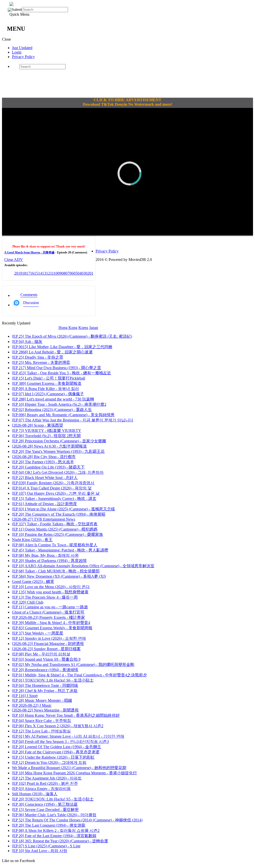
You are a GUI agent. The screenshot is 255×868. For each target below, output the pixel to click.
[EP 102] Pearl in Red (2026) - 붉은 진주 (45, 783)
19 (20, 273)
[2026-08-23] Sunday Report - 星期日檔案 (46, 649)
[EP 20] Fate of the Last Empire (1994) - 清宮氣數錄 (54, 836)
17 (28, 273)
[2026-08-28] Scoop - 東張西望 (37, 425)
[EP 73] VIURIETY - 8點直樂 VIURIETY (46, 430)
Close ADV (13, 259)
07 (67, 273)
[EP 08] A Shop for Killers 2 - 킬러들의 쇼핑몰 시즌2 (56, 830)
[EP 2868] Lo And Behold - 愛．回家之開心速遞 (52, 352)
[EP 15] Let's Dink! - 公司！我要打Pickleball (48, 378)
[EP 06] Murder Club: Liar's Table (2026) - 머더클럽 (54, 815)
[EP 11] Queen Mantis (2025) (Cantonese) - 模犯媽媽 (54, 529)
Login (16, 52)
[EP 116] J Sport (25, 696)
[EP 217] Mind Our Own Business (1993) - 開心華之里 (56, 368)
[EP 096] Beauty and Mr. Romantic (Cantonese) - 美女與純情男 (63, 415)
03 (83, 273)
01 (91, 273)
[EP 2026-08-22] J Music (32, 705)
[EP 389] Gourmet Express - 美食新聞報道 (46, 383)
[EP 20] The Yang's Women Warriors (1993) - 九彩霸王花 (58, 451)
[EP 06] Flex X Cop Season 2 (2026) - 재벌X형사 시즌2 (57, 726)
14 (40, 273)
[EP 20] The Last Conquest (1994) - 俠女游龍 (48, 825)
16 (32, 273)
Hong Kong (68, 327)
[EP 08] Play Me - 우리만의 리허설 (41, 654)
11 (52, 273)
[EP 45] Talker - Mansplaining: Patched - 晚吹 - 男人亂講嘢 (60, 550)
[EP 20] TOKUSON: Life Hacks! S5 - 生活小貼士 (53, 799)
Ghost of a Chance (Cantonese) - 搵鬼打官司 (48, 612)
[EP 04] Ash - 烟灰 (27, 341)
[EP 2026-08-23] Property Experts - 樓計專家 (48, 617)
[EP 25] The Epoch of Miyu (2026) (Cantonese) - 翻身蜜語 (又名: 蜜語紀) (72, 336)
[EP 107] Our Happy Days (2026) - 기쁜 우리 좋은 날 (56, 493)
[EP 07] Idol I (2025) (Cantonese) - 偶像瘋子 (48, 394)
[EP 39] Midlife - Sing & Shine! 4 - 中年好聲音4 (51, 623)
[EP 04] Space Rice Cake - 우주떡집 (41, 720)
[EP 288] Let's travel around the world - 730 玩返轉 (53, 399)
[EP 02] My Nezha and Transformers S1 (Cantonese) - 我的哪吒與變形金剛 (73, 664)
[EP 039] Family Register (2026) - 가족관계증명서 (53, 483)
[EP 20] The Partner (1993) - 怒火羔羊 (43, 462)
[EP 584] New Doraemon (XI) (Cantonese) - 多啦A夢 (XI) (59, 576)
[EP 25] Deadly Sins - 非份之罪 (37, 357)
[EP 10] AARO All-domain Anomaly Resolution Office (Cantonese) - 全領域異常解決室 (83, 566)
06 (71, 273)
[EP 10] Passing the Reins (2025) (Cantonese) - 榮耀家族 (57, 534)
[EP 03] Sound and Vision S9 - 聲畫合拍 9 (46, 659)
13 (44, 273)
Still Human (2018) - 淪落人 (35, 794)
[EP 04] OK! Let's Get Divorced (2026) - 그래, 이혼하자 (58, 472)
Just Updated (22, 48)
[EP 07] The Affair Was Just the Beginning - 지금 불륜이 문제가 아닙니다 (72, 420)
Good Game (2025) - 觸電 (33, 581)
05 (75, 273)
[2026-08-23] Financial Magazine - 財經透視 (48, 643)
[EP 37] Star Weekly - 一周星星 (37, 633)
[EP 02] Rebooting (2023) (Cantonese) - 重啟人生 (52, 409)
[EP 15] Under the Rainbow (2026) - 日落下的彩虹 (53, 757)
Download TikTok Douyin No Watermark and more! (127, 104)
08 (63, 273)
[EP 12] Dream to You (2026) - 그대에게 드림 (49, 762)
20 (16, 273)
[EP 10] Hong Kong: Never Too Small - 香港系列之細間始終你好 (66, 715)
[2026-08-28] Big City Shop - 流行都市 (44, 457)
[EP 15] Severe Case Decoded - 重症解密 (45, 809)
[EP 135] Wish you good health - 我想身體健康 (50, 592)
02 (87, 273)
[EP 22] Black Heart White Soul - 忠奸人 (45, 477)
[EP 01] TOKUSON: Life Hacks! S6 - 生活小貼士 (53, 680)
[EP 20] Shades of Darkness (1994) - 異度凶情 (49, 560)
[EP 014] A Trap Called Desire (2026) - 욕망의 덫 (52, 488)
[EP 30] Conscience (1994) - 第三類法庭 (45, 804)
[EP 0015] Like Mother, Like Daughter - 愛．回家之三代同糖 (62, 347)
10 (56, 273)
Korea (83, 327)
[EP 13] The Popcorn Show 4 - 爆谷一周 (45, 597)
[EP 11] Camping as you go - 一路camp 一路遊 (50, 607)
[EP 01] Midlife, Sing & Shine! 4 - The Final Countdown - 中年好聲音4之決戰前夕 (79, 675)
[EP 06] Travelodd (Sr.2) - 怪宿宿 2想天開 (46, 436)
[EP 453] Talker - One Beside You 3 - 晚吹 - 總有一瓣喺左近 (61, 373)
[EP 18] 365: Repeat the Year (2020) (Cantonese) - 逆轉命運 (60, 841)
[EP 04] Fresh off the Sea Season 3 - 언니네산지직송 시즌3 (60, 741)
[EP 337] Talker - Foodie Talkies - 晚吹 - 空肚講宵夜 (55, 524)
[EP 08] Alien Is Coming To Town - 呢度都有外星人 (54, 545)
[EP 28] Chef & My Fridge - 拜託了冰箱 (44, 691)
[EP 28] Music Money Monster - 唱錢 (42, 700)
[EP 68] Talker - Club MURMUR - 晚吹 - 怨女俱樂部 (56, 571)
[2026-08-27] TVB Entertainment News (43, 519)
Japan (93, 327)
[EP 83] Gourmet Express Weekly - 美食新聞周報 (52, 628)
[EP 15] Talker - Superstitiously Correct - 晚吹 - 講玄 (54, 498)
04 (79, 273)
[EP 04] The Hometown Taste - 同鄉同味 (45, 685)
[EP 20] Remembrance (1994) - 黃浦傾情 (45, 670)
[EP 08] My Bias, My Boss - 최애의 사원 (45, 555)
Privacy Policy (23, 57)
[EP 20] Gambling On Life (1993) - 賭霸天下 (48, 467)
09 (60, 273)
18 (24, 273)
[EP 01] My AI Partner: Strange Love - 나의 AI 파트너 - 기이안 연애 (68, 736)
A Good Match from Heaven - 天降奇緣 (29, 252)
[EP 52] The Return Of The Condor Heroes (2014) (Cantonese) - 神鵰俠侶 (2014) (77, 820)
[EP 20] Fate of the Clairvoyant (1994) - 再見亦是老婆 (56, 752)
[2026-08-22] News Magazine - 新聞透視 (45, 710)
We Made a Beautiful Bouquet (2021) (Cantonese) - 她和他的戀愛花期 (69, 768)
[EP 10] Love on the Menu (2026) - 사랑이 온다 (51, 587)
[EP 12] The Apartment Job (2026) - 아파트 (47, 778)
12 (48, 273)
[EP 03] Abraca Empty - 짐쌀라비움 (41, 789)
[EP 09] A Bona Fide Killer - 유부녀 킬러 (45, 389)
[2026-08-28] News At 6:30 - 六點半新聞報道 (49, 446)
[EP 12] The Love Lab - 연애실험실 (41, 731)
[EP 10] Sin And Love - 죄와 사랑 (39, 851)
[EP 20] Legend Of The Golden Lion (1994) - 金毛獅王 (56, 747)
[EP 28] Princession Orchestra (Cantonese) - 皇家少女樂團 (59, 441)
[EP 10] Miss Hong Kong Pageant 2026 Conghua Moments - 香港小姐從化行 (74, 773)
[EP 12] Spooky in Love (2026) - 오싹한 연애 (49, 638)
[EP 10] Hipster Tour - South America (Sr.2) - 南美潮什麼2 (59, 404)
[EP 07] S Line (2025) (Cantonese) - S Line (46, 846)
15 (36, 273)
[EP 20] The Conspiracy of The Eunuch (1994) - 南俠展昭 (58, 514)
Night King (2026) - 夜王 (32, 540)
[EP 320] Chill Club (27, 602)
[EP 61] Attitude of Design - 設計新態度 (44, 504)
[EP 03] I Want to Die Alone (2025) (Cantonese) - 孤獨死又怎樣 (63, 509)
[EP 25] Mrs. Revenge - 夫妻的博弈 (41, 362)
